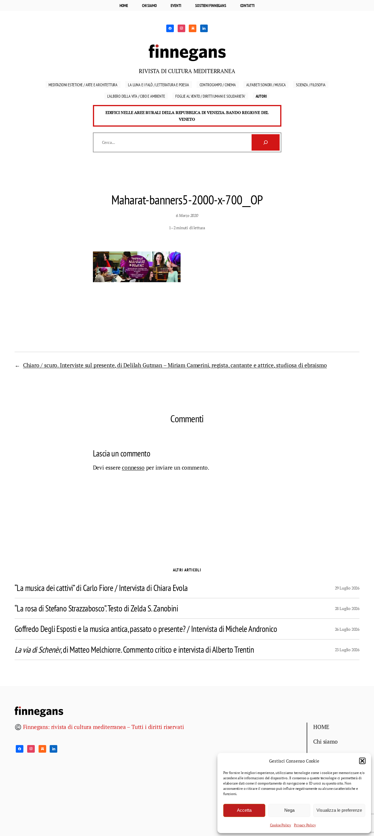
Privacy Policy (305, 825)
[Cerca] (266, 142)
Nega (289, 810)
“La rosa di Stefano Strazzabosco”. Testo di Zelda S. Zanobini (96, 608)
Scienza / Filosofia (310, 84)
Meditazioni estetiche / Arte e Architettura (83, 84)
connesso (133, 467)
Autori (261, 96)
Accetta (244, 810)
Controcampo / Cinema (218, 84)
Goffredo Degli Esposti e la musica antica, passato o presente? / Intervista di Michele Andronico (146, 629)
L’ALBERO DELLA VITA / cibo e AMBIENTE (136, 96)
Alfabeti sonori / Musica (265, 84)
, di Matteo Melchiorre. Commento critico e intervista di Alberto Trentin (134, 649)
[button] (362, 761)
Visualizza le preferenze (339, 810)
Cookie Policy (280, 825)
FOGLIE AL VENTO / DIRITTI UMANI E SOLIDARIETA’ (210, 96)
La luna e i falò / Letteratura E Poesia (158, 84)
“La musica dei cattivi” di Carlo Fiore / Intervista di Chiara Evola (101, 588)
